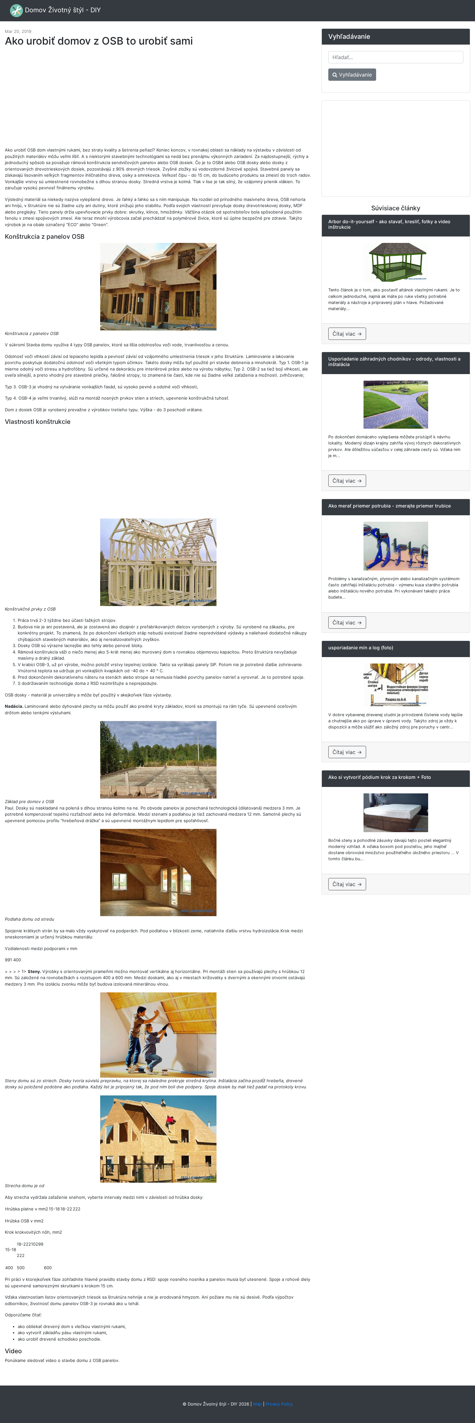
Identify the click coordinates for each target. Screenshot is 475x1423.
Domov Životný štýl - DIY (62, 10)
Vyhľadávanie (354, 74)
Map (257, 1404)
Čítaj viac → (347, 333)
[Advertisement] (158, 100)
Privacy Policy (279, 1404)
